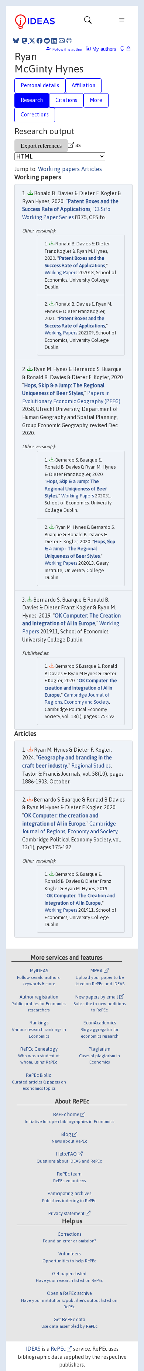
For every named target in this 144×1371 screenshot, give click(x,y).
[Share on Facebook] (39, 40)
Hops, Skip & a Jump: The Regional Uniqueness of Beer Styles (76, 489)
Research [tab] (32, 100)
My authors (103, 49)
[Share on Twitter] (32, 40)
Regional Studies (91, 766)
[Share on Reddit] (47, 40)
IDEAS (33, 1349)
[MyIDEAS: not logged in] (124, 48)
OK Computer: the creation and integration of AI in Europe (81, 688)
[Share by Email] (62, 40)
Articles (91, 169)
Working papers (59, 169)
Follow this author (67, 49)
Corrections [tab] (35, 115)
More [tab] (96, 100)
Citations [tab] (66, 100)
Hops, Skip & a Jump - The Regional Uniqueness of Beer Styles (80, 549)
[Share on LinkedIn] (54, 40)
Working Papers (61, 272)
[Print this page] (69, 40)
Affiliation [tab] (83, 85)
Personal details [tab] (40, 85)
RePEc (59, 1349)
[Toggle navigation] (88, 21)
